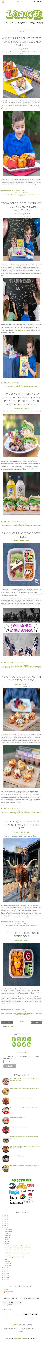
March (6, 1261)
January (7, 1265)
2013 (5, 1277)
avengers (12, 1013)
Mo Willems (29, 386)
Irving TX (26, 925)
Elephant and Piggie (13, 386)
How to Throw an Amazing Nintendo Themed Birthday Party (24, 1107)
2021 (5, 1223)
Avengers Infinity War (30, 1013)
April (6, 1259)
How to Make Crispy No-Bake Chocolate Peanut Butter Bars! (25, 1165)
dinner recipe (17, 812)
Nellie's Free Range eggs (22, 792)
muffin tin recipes (25, 813)
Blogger (21, 1331)
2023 (5, 1219)
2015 (5, 1273)
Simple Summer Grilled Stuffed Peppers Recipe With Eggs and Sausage (21, 42)
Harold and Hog (22, 386)
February (7, 1263)
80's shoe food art (19, 666)
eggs (22, 812)
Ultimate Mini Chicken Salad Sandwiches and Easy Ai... (18, 1249)
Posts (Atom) (11, 1026)
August (7, 1237)
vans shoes (13, 667)
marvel (20, 1014)
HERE (16, 1324)
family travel (12, 925)
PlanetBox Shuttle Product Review (18, 1127)
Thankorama (35, 386)
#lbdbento (7, 666)
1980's (12, 666)
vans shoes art (20, 667)
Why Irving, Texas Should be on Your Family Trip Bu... (18, 1254)
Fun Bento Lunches (29, 30)
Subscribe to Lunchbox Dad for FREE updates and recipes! (21, 1057)
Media (33, 31)
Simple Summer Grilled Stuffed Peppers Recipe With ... (18, 1245)
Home (9, 30)
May (6, 1243)
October (7, 1233)
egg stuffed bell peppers (20, 194)
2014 (5, 1275)
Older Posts (36, 1022)
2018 (5, 1267)
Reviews (10, 31)
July (6, 1239)
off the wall (26, 666)
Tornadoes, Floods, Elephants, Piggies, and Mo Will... (18, 1247)
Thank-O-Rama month (6, 273)
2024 (5, 1217)
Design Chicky (20, 1338)
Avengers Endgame (20, 1013)
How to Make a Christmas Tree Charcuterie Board (22, 1098)
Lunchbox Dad (9, 1291)
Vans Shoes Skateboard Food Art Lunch (21, 535)
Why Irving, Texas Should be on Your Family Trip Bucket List (21, 825)
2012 (5, 1279)
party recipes (19, 525)
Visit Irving (35, 925)
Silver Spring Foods (28, 525)
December (7, 1229)
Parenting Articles (22, 31)
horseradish (8, 525)
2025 (5, 1215)
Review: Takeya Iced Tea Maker (18, 1155)
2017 (5, 1269)
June (6, 1241)
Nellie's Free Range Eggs (7, 108)
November (7, 1231)
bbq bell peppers (9, 194)
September (8, 1235)
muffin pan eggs (27, 812)
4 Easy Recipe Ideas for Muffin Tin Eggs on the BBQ (21, 678)
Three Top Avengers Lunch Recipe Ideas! (21, 934)
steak (30, 925)
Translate (14, 1305)
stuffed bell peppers (31, 194)
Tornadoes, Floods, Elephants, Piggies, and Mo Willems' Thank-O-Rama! (21, 206)
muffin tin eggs (17, 813)
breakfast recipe (9, 812)
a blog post (37, 603)
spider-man (25, 1014)
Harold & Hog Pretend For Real (18, 330)
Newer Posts (7, 1022)
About (17, 30)
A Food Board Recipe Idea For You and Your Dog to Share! (24, 1088)
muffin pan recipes (36, 812)
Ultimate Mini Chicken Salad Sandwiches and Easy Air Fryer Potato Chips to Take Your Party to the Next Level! (21, 399)
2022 (5, 1221)
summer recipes (37, 525)
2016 (5, 1271)
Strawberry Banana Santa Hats (17, 1117)
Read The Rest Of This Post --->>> (12, 190)
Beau (7, 1289)
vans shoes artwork (29, 667)
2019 (5, 1227)
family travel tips (20, 925)
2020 (5, 1225)
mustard (14, 525)
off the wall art (33, 666)
